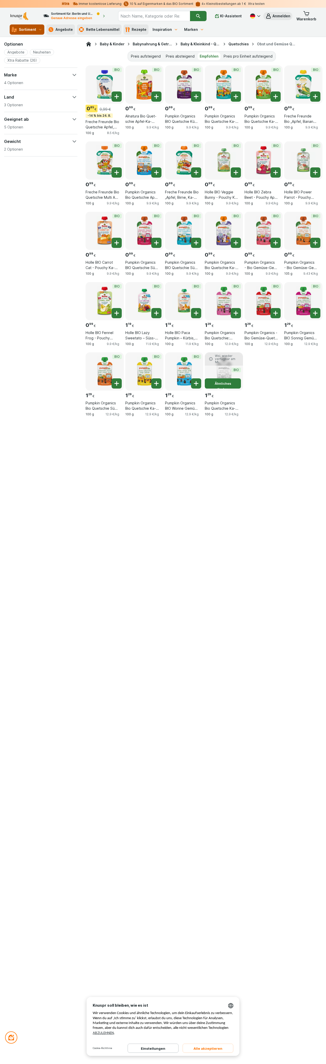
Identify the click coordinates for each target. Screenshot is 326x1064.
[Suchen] (198, 16)
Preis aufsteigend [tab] (146, 56)
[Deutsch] (254, 16)
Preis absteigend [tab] (180, 56)
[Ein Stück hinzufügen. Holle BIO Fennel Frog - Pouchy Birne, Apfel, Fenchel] (117, 313)
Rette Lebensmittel (102, 29)
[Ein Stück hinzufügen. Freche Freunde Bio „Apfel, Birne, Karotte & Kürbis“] (196, 172)
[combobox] (154, 16)
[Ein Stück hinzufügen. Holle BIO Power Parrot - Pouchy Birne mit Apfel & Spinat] (315, 172)
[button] (277, 16)
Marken (191, 29)
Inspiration (162, 29)
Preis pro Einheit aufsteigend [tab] (248, 56)
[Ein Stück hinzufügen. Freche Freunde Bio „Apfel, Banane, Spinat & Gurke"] (315, 96)
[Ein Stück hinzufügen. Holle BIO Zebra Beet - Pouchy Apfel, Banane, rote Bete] (275, 172)
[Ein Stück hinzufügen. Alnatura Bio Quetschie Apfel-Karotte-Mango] (156, 96)
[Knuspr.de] (89, 44)
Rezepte (139, 29)
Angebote (64, 29)
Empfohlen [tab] (209, 56)
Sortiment (27, 29)
